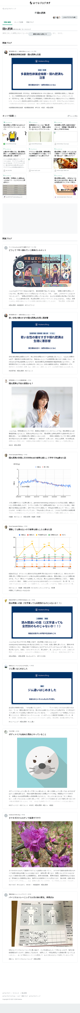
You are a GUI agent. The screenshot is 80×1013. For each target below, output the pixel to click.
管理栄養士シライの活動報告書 (17, 380)
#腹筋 (51, 805)
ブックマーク (7, 122)
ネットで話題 (18, 22)
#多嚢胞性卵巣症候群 (16, 107)
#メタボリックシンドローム (40, 588)
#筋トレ (45, 805)
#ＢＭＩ (29, 885)
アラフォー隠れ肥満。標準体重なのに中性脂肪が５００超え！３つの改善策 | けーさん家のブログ (40, 154)
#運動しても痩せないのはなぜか (19, 590)
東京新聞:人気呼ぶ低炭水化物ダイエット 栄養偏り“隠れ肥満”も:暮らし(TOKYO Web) (65, 127)
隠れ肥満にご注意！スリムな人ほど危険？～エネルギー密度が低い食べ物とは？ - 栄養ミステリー (65, 154)
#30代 (31, 805)
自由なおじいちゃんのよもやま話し (19, 665)
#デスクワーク (30, 305)
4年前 (17, 731)
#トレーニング (14, 722)
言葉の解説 (7, 22)
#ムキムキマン (31, 656)
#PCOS (37, 107)
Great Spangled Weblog (15, 454)
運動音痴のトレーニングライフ (17, 894)
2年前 (29, 380)
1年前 (33, 314)
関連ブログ (30, 22)
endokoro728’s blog (14, 814)
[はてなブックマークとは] (15, 116)
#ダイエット (29, 371)
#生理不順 (12, 371)
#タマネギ (12, 885)
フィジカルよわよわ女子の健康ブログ (19, 247)
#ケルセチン (21, 885)
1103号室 (11, 731)
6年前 (29, 894)
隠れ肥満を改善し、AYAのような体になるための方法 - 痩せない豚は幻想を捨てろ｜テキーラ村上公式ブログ (65, 180)
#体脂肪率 (20, 305)
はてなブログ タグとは (8, 996)
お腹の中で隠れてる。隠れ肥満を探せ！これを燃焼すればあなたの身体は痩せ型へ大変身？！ (14, 154)
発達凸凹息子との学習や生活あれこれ (19, 600)
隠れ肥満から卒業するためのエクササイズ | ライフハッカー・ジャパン (14, 127)
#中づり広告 (41, 656)
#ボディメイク (14, 805)
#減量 (11, 517)
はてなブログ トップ (10, 8)
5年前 (23, 814)
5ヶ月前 (34, 247)
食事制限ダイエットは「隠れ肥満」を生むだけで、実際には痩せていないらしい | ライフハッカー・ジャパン (40, 127)
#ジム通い (31, 722)
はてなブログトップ (34, 996)
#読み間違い (13, 656)
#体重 (38, 517)
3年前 (25, 526)
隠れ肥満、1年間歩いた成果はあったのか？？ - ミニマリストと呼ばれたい (14, 180)
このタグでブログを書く (69, 17)
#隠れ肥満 (49, 107)
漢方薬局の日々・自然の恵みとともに (19, 51)
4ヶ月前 (34, 51)
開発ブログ (25, 996)
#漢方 (43, 107)
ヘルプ (18, 996)
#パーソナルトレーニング (23, 959)
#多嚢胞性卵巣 (29, 107)
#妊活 (11, 445)
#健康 (33, 517)
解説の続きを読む (39, 34)
